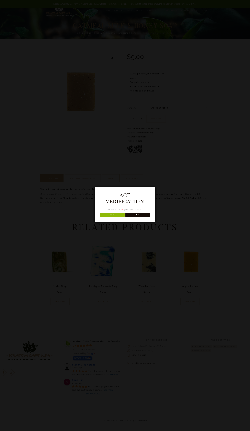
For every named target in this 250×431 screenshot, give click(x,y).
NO (138, 215)
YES (112, 215)
